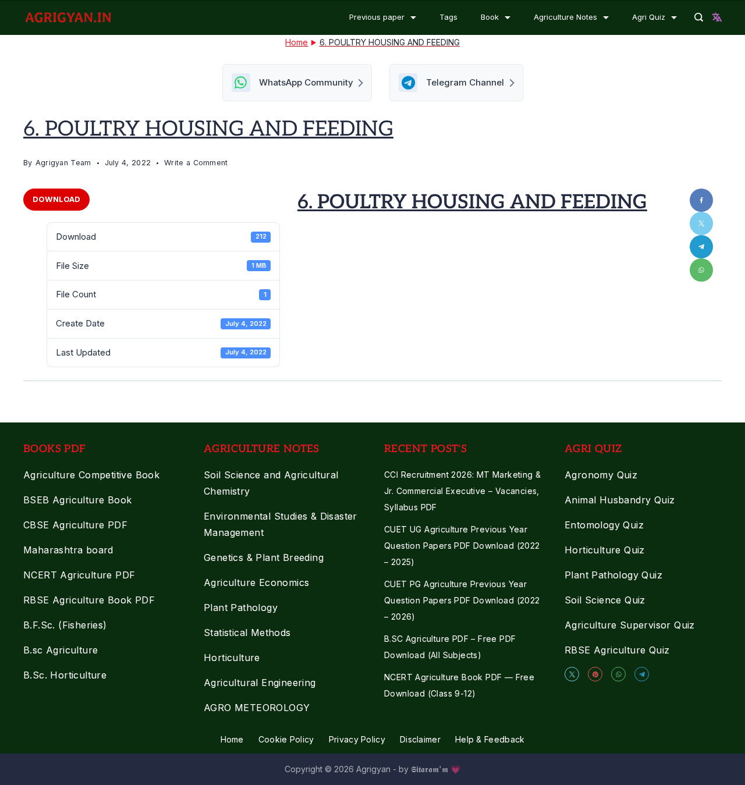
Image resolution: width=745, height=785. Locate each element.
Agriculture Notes (565, 17)
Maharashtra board (68, 550)
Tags (448, 17)
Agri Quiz (648, 17)
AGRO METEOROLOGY (257, 707)
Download (56, 199)
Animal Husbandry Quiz (620, 500)
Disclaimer (420, 739)
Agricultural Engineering (260, 682)
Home (232, 739)
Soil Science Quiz (605, 600)
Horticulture (232, 657)
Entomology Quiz (604, 525)
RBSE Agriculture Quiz (617, 650)
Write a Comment (196, 164)
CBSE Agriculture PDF (75, 525)
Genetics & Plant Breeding (264, 557)
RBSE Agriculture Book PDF (89, 600)
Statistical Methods (247, 632)
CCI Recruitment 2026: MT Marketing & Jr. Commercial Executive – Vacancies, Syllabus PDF (462, 491)
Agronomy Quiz (601, 475)
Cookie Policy (286, 739)
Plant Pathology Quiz (613, 575)
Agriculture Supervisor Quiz (630, 625)
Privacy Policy (357, 739)
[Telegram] (641, 674)
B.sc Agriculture (60, 650)
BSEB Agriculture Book (77, 500)
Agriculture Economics (256, 582)
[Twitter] (572, 674)
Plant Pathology (241, 607)
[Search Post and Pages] (698, 17)
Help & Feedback (490, 739)
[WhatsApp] (618, 674)
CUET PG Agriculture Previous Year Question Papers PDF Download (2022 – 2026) (462, 600)
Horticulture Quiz (605, 550)
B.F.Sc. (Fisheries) (65, 625)
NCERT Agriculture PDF (79, 575)
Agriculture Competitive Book (91, 475)
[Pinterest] (595, 674)
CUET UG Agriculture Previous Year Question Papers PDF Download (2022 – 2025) (462, 545)
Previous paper (377, 17)
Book (490, 17)
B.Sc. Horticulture (65, 675)
